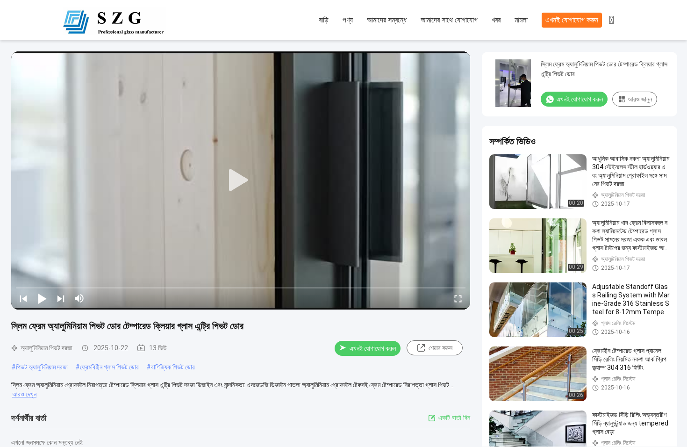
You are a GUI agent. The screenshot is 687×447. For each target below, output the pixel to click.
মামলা (521, 19)
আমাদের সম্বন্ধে (387, 19)
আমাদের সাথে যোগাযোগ (449, 19)
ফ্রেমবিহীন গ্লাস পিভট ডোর (109, 367)
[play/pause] (42, 298)
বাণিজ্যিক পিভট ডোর (173, 367)
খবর (496, 19)
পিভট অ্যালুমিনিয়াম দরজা (42, 367)
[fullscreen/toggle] (458, 298)
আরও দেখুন (24, 394)
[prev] (23, 298)
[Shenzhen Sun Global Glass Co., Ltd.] (114, 21)
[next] (60, 298)
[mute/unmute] (79, 298)
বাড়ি (324, 19)
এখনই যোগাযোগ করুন (571, 19)
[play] (240, 180)
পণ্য (348, 19)
